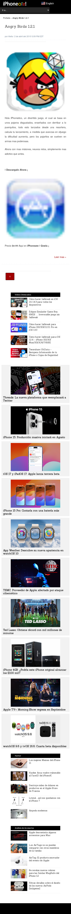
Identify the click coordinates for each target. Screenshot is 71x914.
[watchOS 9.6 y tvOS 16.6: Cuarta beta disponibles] (35, 742)
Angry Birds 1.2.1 (20, 26)
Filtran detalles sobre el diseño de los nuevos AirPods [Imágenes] (44, 885)
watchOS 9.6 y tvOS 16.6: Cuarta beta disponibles (34, 746)
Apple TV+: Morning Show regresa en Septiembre (34, 709)
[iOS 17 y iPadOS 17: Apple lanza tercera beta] (35, 470)
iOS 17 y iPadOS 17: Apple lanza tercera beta (31, 473)
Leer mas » (60, 257)
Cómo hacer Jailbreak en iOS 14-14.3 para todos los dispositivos (43, 302)
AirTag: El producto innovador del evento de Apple (44, 859)
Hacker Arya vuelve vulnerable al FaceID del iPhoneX (44, 774)
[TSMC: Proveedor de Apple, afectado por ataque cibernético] (35, 586)
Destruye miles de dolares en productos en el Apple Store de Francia (43, 788)
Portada (6, 17)
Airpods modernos (38, 810)
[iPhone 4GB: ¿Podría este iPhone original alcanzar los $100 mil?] (35, 666)
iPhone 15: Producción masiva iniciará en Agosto (34, 437)
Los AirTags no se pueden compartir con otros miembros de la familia (44, 848)
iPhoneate (14, 4)
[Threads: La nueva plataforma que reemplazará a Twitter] (35, 393)
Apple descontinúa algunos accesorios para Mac (42, 834)
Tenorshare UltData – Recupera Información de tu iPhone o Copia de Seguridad (43, 352)
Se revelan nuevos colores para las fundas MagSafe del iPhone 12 (44, 873)
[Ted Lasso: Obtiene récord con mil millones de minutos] (35, 626)
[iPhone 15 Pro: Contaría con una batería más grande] (35, 506)
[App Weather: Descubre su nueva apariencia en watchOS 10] (35, 546)
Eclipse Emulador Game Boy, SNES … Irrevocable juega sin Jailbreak (44, 314)
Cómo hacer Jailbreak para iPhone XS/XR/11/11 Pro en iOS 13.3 (43, 327)
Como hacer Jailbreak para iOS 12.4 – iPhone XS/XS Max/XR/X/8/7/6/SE (44, 340)
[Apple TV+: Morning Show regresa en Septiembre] (35, 705)
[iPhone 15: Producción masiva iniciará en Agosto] (35, 433)
